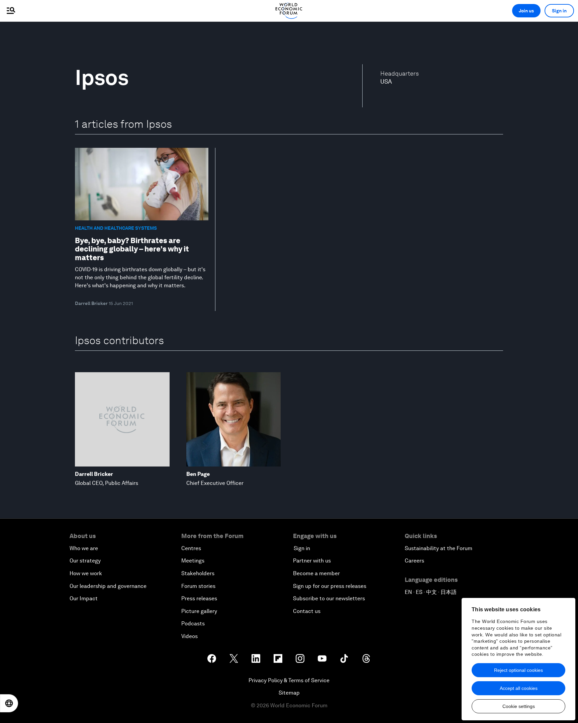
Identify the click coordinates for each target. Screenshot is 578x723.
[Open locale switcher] (9, 703)
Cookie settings (518, 706)
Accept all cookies (519, 688)
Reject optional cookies (518, 670)
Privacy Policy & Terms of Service (289, 680)
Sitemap (289, 693)
